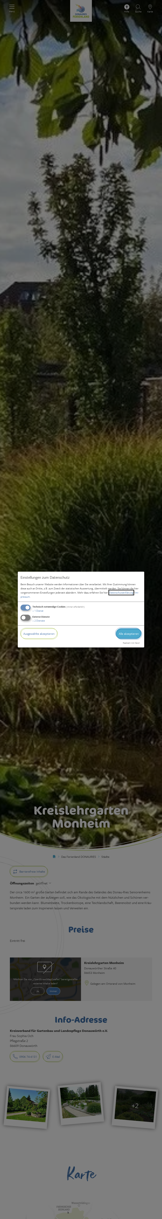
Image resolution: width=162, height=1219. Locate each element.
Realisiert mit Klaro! (131, 642)
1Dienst (37, 611)
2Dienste (38, 621)
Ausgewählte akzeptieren (39, 633)
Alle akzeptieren (129, 633)
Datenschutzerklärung (121, 592)
